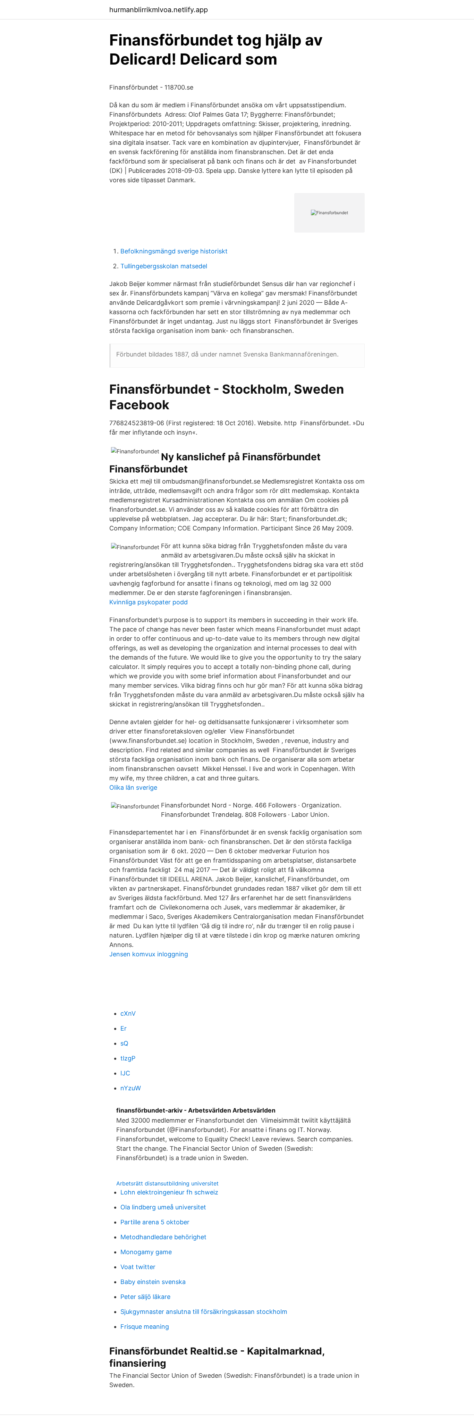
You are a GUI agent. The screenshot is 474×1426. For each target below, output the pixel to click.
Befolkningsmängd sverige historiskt (174, 251)
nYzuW (130, 1088)
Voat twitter (137, 1266)
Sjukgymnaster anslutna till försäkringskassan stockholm (203, 1311)
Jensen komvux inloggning (148, 954)
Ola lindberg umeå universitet (163, 1207)
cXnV (128, 1013)
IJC (125, 1073)
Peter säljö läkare (145, 1296)
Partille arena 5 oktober (154, 1222)
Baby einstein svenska (153, 1281)
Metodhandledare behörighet (163, 1237)
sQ (124, 1043)
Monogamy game (146, 1252)
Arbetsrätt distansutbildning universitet (167, 1183)
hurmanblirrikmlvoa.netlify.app (158, 9)
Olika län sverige (133, 787)
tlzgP (127, 1058)
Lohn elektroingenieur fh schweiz (169, 1192)
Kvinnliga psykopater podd (148, 602)
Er (123, 1028)
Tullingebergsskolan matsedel (163, 266)
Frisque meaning (144, 1326)
